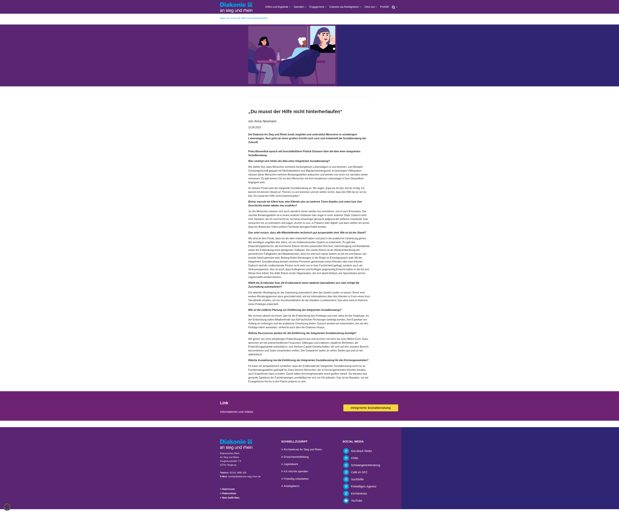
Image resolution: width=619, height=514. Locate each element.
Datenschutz (228, 493)
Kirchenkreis (359, 493)
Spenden (299, 6)
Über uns (369, 6)
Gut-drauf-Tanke (361, 451)
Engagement (317, 6)
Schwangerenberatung (365, 465)
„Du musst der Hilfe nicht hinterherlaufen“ (247, 18)
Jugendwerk (290, 464)
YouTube (356, 500)
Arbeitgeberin (291, 486)
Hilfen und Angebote (276, 6)
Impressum (228, 489)
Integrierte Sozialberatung (371, 407)
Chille (354, 458)
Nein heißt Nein (230, 497)
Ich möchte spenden (295, 471)
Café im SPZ (359, 472)
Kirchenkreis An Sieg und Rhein (302, 449)
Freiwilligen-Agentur (364, 486)
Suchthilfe (357, 479)
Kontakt (384, 6)
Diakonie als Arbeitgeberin (344, 6)
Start (222, 18)
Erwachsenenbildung (296, 456)
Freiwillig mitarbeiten (296, 478)
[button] (7, 507)
